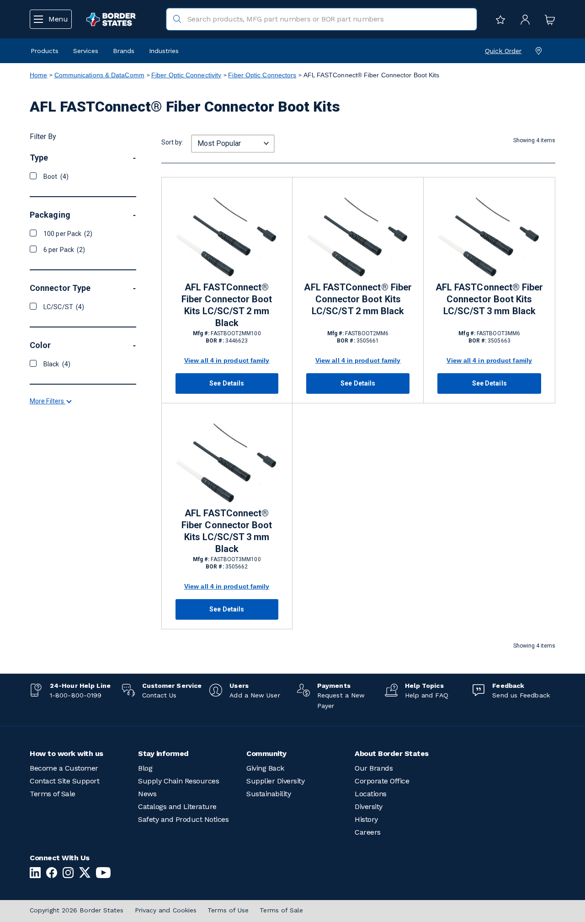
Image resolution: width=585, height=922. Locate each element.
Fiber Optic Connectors (262, 75)
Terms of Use (228, 910)
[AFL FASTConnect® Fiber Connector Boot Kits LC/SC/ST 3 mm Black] (489, 235)
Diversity (369, 806)
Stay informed (163, 753)
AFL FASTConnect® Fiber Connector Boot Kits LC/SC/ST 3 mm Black (489, 299)
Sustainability (268, 793)
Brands (123, 50)
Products (44, 50)
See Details (226, 383)
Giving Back (265, 768)
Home (38, 75)
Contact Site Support (64, 781)
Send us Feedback (520, 695)
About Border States (392, 753)
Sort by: (172, 142)
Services (85, 50)
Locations (371, 793)
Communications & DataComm (99, 75)
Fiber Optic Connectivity (186, 75)
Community (266, 753)
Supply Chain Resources (178, 781)
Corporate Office (382, 781)
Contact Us (159, 695)
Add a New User (254, 695)
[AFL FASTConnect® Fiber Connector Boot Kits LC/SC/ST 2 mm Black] (227, 235)
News (147, 793)
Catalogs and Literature (177, 806)
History (366, 819)
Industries (164, 50)
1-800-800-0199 (75, 695)
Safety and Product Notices (183, 819)
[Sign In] (523, 19)
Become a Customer (64, 768)
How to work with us (66, 753)
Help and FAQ (426, 695)
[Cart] (547, 19)
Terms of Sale (52, 793)
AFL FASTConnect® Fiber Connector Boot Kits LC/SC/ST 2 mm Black (226, 305)
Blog (145, 768)
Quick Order (503, 50)
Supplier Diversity (275, 781)
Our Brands (374, 768)
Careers (368, 832)
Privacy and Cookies (166, 910)
